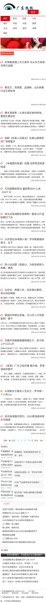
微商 (5, 33)
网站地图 (25, 593)
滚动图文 (4, 447)
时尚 (24, 23)
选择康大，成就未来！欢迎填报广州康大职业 (20, 517)
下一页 (30, 440)
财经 (24, 19)
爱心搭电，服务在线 (10, 527)
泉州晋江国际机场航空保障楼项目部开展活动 (20, 571)
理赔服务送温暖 (8, 535)
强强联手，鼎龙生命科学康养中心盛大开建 (19, 574)
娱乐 (5, 23)
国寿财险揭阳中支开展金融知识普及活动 (18, 542)
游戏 (15, 28)
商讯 (24, 28)
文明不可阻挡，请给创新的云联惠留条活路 (19, 509)
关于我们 (31, 591)
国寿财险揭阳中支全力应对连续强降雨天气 (19, 531)
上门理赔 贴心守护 (10, 538)
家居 (34, 23)
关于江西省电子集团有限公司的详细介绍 (18, 578)
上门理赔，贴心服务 (10, 524)
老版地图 (15, 593)
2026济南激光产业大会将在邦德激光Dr (18, 520)
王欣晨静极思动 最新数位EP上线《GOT (18, 560)
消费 (34, 28)
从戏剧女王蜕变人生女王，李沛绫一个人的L (20, 563)
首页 (5, 19)
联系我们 (5, 593)
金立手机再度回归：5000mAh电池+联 (17, 567)
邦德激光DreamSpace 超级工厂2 (15, 513)
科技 (15, 23)
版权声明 (35, 593)
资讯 (15, 19)
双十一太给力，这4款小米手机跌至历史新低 (20, 581)
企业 (5, 28)
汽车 (34, 19)
